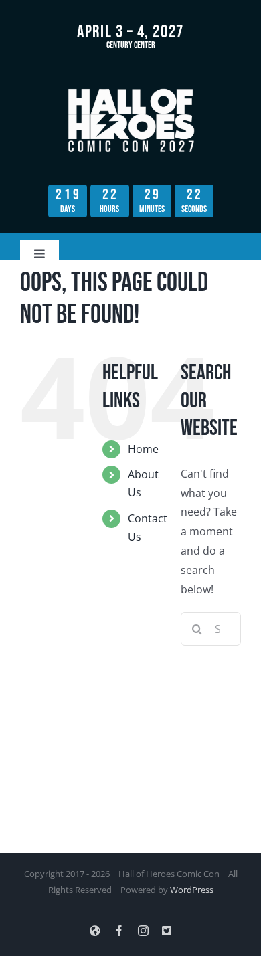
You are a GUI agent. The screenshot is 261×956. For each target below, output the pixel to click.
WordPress (191, 890)
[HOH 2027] (130, 88)
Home (143, 449)
